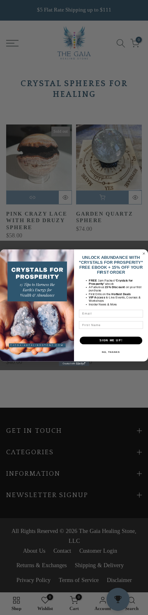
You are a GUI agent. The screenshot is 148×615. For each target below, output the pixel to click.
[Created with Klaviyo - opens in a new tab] (74, 363)
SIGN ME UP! (111, 340)
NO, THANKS (111, 351)
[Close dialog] (143, 253)
